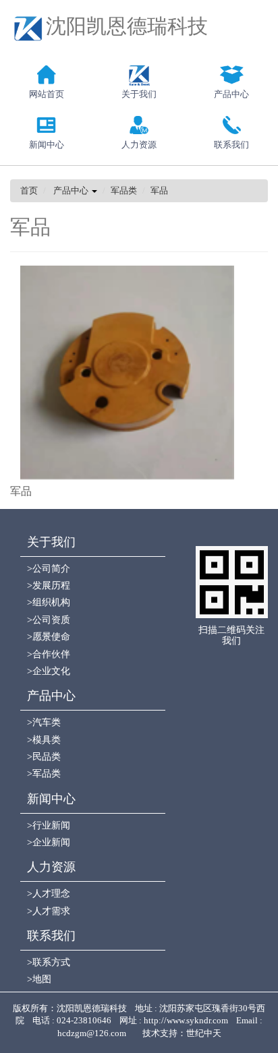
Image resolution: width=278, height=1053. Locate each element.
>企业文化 (48, 671)
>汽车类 (44, 722)
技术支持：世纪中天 (181, 1033)
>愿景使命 (48, 637)
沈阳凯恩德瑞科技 (127, 26)
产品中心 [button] (71, 190)
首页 (29, 190)
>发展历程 (48, 585)
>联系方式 (48, 962)
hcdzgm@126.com (95, 1033)
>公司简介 (48, 569)
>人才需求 (48, 911)
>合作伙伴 (48, 654)
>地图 (39, 979)
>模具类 (44, 740)
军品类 (124, 190)
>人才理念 (48, 894)
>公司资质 (48, 620)
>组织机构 (48, 602)
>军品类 (44, 774)
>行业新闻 (48, 825)
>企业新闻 (48, 842)
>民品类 (44, 757)
